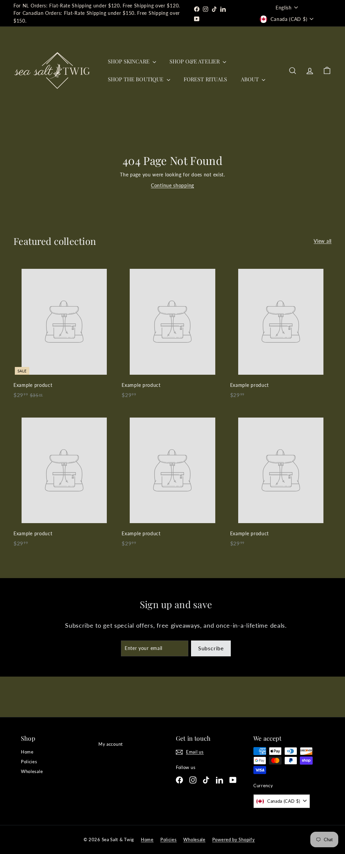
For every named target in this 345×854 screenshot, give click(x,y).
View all (323, 241)
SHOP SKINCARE (129, 61)
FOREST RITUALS (205, 79)
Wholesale (32, 771)
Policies (29, 761)
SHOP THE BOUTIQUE (136, 79)
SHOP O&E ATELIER (195, 61)
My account (110, 744)
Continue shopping (172, 185)
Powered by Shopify (233, 839)
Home (27, 752)
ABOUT (250, 79)
